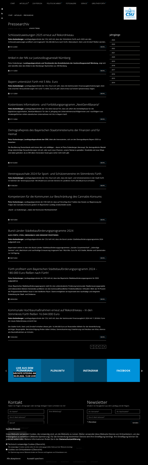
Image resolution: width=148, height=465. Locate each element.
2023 (113, 44)
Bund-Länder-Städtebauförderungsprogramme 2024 (40, 230)
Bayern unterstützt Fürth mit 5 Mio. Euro (33, 81)
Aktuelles (24, 3)
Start (12, 3)
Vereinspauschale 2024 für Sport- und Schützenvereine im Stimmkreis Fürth (54, 174)
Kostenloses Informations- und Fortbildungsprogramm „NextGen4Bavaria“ (53, 104)
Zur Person (37, 3)
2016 (113, 74)
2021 (113, 53)
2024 (113, 40)
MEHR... (102, 47)
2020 (113, 57)
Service (84, 3)
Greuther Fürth (98, 3)
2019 (113, 61)
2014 (113, 83)
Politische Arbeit (54, 3)
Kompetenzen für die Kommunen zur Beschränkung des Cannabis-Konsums (55, 196)
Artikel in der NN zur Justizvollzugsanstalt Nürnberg (39, 58)
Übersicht (40, 444)
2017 (113, 70)
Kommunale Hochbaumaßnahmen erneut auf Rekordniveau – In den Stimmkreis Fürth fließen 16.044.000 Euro (50, 312)
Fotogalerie (71, 3)
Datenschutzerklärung (69, 439)
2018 (113, 66)
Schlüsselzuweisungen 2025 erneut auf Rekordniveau (41, 35)
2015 (113, 78)
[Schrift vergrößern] (2, 18)
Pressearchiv (28, 15)
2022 (113, 48)
